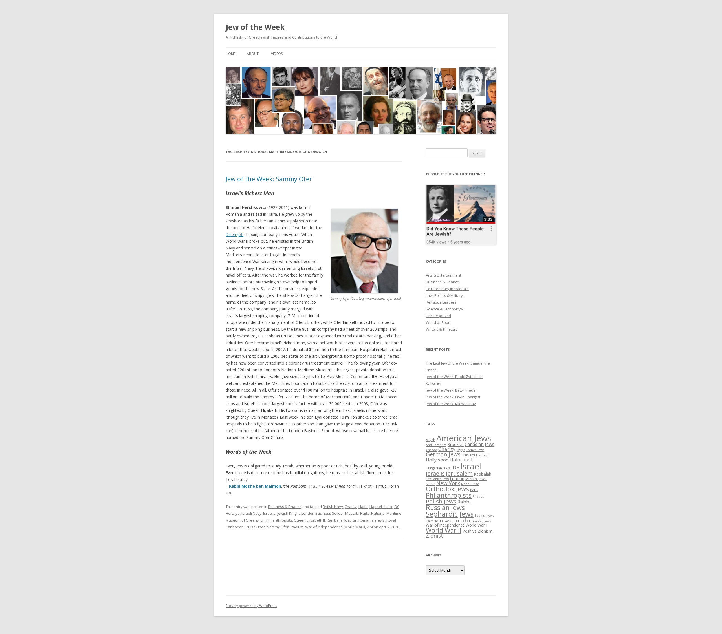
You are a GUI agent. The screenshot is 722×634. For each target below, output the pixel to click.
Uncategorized (438, 315)
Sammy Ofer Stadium (285, 526)
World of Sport (438, 322)
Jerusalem (459, 473)
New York (448, 483)
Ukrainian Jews (480, 521)
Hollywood (437, 460)
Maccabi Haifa (357, 513)
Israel (470, 466)
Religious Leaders (441, 302)
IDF (455, 467)
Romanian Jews (371, 520)
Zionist (434, 535)
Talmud (432, 520)
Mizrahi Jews (476, 478)
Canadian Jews (479, 444)
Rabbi (464, 501)
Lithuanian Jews (437, 479)
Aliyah (430, 440)
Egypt (461, 450)
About (253, 53)
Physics (478, 496)
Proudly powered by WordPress (251, 605)
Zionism (485, 531)
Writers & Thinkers (441, 329)
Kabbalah (482, 474)
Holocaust (461, 459)
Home (230, 53)
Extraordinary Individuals (447, 288)
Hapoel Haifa (380, 506)
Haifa (363, 506)
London (457, 478)
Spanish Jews (484, 515)
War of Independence (324, 526)
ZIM (370, 526)
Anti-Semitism (436, 445)
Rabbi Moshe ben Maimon (255, 486)
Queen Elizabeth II (309, 520)
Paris (474, 489)
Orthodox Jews (447, 488)
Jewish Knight (288, 513)
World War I (476, 525)
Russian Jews (445, 507)
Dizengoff (234, 234)
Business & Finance (284, 506)
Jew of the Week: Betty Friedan (452, 390)
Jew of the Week (255, 27)
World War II (354, 526)
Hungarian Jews (438, 468)
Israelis (269, 513)
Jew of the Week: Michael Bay (451, 403)
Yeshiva (470, 531)
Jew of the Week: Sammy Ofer (269, 178)
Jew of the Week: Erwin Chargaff (453, 396)
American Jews (463, 437)
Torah (460, 520)
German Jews (443, 454)
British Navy (333, 506)
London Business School (322, 513)
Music (430, 483)
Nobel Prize (470, 484)
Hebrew (482, 455)
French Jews (475, 450)
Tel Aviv (445, 521)
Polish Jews (441, 501)
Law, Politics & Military (444, 295)
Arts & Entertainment (443, 275)
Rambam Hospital (342, 520)
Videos (277, 53)
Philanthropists (279, 520)
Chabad (431, 450)
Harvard (468, 455)
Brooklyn (456, 444)
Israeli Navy (251, 513)
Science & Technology (444, 309)
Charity (351, 506)
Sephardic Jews (450, 514)
